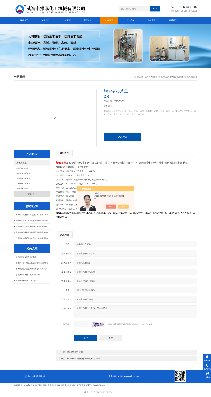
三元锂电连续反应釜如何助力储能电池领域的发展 (33, 238)
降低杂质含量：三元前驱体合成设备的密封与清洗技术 (33, 221)
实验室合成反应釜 (75, 352)
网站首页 (24, 20)
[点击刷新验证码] (98, 324)
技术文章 (67, 20)
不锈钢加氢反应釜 (176, 77)
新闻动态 (88, 20)
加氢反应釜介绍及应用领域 (26, 257)
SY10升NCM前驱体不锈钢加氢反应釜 (83, 358)
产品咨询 (122, 137)
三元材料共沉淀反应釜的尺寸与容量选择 (31, 226)
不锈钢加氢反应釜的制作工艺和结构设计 (31, 269)
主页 (147, 77)
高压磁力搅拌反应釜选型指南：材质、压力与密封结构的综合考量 (33, 215)
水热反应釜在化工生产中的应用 (28, 275)
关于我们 (45, 20)
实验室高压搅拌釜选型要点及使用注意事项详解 (33, 232)
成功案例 (130, 20)
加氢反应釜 (163, 77)
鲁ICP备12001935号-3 (59, 385)
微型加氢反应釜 (23, 168)
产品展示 (109, 20)
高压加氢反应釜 (23, 188)
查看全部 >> (32, 194)
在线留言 (152, 20)
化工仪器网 (81, 385)
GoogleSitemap (99, 385)
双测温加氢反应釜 (23, 178)
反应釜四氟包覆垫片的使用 (26, 281)
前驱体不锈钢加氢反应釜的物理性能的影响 (32, 263)
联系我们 (173, 20)
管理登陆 (89, 385)
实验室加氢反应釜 (23, 173)
